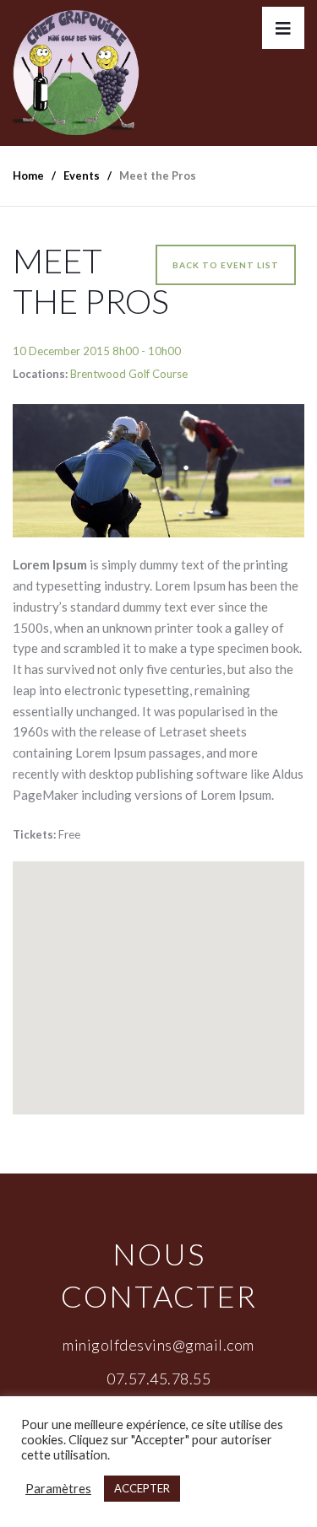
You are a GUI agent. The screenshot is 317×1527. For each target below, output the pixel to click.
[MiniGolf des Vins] (76, 73)
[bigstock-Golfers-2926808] (158, 470)
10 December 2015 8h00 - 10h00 (97, 351)
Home (28, 175)
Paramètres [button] (58, 1488)
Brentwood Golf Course (129, 373)
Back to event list (225, 265)
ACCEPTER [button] (142, 1488)
